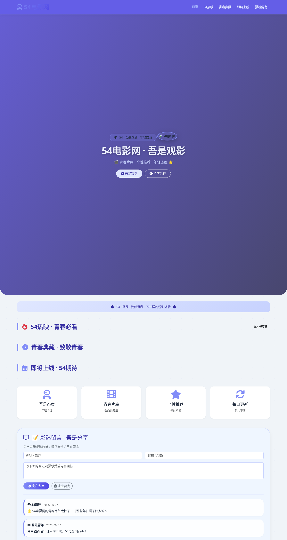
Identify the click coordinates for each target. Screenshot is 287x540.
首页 (195, 6)
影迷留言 (261, 7)
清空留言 (63, 486)
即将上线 (243, 7)
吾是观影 (130, 173)
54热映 (208, 7)
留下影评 (159, 173)
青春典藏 (225, 7)
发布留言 (38, 486)
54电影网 (36, 7)
